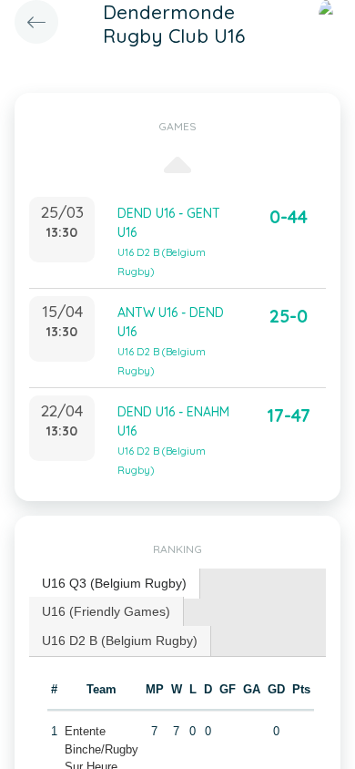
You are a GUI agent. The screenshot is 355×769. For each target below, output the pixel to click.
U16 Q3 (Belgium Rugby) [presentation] (114, 583)
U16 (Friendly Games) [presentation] (106, 611)
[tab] (114, 584)
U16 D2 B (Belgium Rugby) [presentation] (120, 640)
